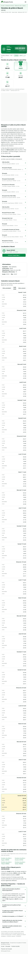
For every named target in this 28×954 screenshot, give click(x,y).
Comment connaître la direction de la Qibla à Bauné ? (11, 926)
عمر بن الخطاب (22, 55)
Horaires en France (9, 5)
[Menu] (25, 2)
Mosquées (7, 946)
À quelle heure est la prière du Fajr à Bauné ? (11, 905)
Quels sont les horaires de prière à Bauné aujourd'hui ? (11, 889)
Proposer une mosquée (6, 948)
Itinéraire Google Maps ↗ (14, 255)
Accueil (2, 5)
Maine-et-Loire (18, 5)
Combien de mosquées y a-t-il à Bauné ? (12, 916)
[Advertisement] (14, 29)
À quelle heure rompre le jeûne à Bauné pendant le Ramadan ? (12, 911)
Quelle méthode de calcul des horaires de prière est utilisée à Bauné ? (12, 921)
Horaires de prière (15, 946)
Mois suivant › (22, 288)
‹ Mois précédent (6, 288)
